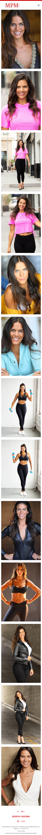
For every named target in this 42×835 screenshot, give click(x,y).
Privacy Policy (21, 831)
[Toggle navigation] (38, 5)
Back (22, 811)
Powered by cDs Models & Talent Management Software (21, 833)
